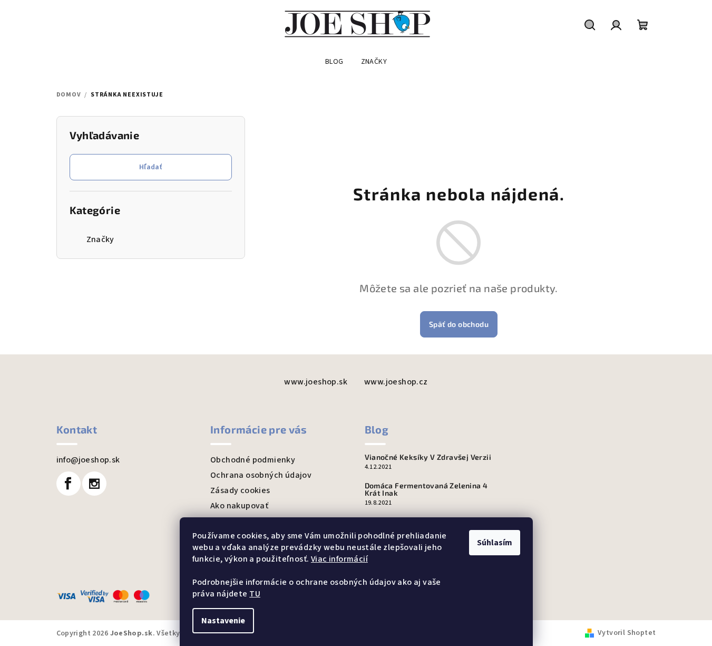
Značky (100, 239)
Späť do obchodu (459, 324)
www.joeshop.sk (315, 382)
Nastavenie (223, 620)
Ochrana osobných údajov (260, 475)
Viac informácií (339, 559)
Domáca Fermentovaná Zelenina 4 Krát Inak (426, 489)
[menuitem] (334, 62)
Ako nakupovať (239, 506)
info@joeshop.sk (88, 460)
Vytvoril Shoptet (627, 633)
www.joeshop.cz (396, 382)
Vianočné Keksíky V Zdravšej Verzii (428, 457)
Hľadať (150, 167)
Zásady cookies (240, 490)
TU (254, 594)
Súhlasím (494, 542)
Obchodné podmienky (252, 460)
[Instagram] (94, 483)
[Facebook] (68, 483)
